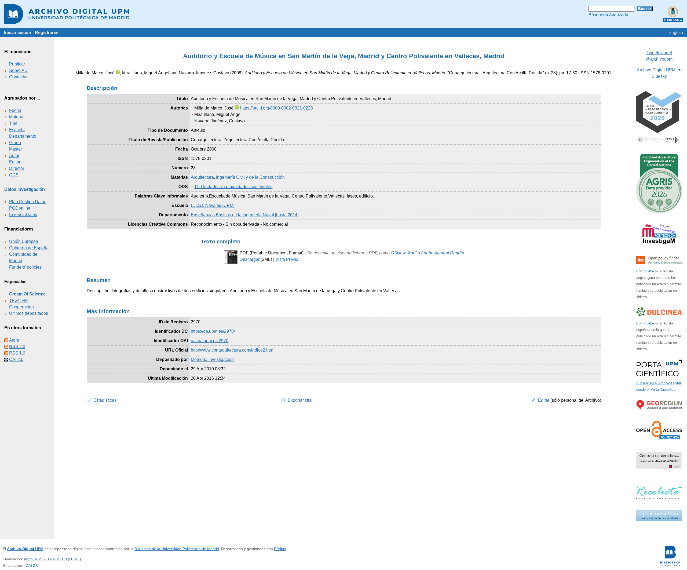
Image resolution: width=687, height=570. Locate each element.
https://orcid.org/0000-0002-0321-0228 (276, 108)
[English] (675, 32)
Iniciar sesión (17, 32)
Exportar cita (300, 400)
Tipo (13, 123)
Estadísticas (104, 400)
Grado (15, 142)
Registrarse (47, 32)
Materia (16, 117)
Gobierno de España (29, 248)
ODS (14, 175)
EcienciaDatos (23, 214)
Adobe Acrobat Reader (442, 253)
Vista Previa (286, 259)
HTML (74, 559)
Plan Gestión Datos (27, 201)
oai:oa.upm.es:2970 (209, 340)
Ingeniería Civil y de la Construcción (250, 177)
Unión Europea (23, 241)
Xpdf (412, 253)
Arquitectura (202, 177)
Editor (14, 162)
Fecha (15, 110)
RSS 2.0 (17, 346)
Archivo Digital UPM (25, 549)
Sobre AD (18, 70)
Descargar (250, 259)
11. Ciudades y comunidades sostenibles (233, 186)
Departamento (22, 136)
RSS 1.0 (17, 353)
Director (16, 168)
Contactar (18, 77)
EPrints (280, 549)
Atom (14, 340)
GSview (398, 253)
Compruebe (645, 271)
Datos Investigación (24, 189)
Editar (543, 400)
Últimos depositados (28, 313)
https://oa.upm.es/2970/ (213, 331)
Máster (15, 149)
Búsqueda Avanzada (608, 15)
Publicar (17, 64)
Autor (14, 155)
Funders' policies (25, 267)
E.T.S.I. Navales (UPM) (213, 205)
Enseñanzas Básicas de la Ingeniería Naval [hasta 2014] (244, 215)
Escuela (17, 129)
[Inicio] (343, 14)
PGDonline (19, 208)
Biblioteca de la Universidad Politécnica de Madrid (176, 549)
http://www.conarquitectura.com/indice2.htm (232, 350)
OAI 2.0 (16, 359)
